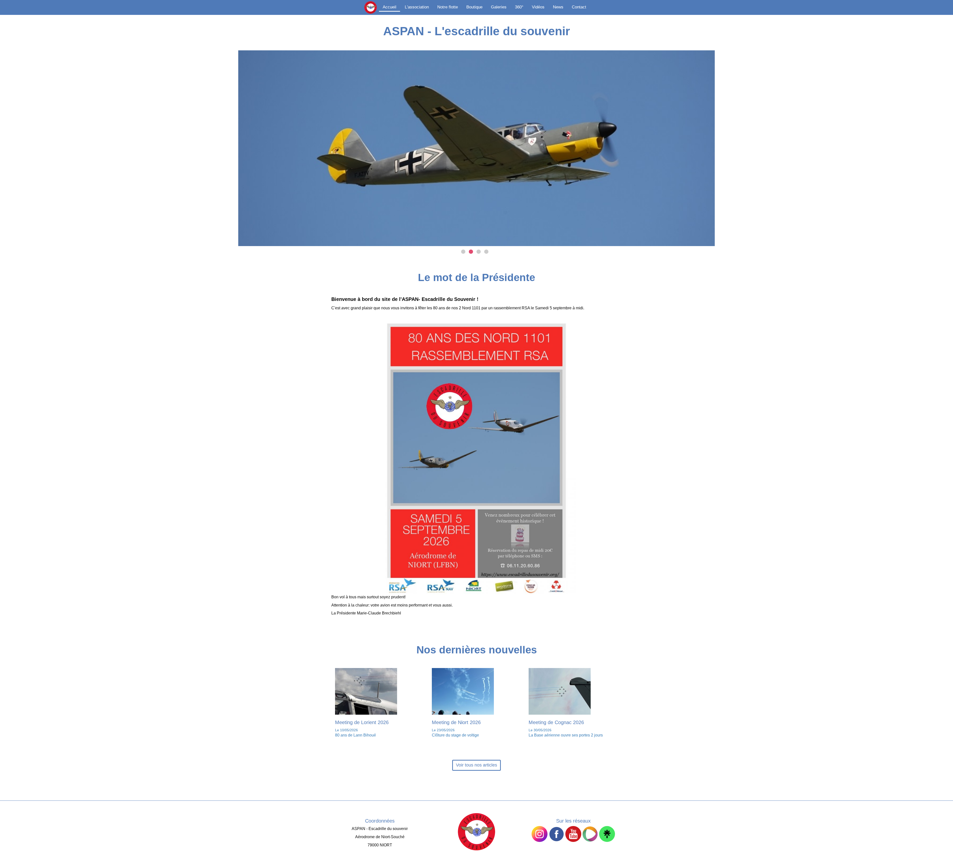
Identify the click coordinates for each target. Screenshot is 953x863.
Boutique (474, 7)
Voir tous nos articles (476, 765)
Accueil (389, 7)
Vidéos (538, 7)
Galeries (499, 7)
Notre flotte (447, 7)
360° (519, 7)
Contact (579, 7)
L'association (417, 7)
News (558, 7)
